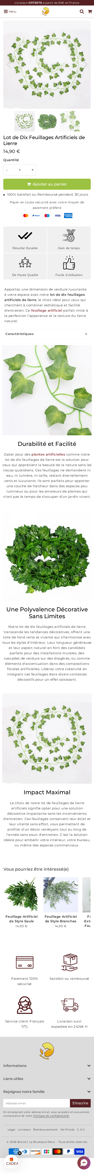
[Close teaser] (19, 1153)
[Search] (82, 11)
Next (85, 63)
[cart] (90, 11)
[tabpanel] (24, 121)
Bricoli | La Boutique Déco (36, 1142)
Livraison (24, 1129)
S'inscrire (80, 1103)
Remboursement (45, 1129)
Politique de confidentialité (51, 1115)
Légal (11, 1129)
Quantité (11, 160)
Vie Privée (67, 1129)
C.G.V (81, 1129)
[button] (84, 1162)
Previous (8, 63)
